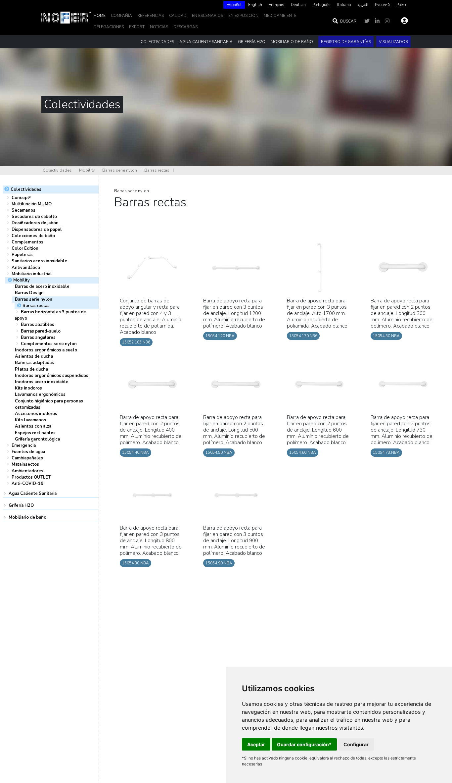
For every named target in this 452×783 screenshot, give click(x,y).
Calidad (178, 15)
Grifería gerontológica (37, 439)
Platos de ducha (31, 369)
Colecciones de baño (33, 236)
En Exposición (243, 15)
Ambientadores (27, 471)
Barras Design (29, 293)
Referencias (150, 15)
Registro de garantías (346, 41)
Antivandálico (26, 268)
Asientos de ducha (34, 356)
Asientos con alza (33, 426)
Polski (401, 4)
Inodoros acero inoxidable (41, 382)
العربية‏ (362, 4)
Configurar (356, 744)
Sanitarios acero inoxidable (39, 261)
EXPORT (137, 26)
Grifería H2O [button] (251, 41)
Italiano (344, 4)
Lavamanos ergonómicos (40, 394)
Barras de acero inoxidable (42, 286)
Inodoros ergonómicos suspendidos (51, 376)
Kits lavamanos (30, 420)
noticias (159, 26)
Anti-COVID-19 (27, 484)
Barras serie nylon (119, 170)
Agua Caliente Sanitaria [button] (206, 41)
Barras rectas (156, 170)
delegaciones (109, 26)
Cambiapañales (27, 458)
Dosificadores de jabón (35, 223)
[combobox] (234, 5)
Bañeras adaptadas (34, 363)
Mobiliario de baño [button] (292, 41)
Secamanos (23, 210)
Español (234, 4)
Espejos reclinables (35, 433)
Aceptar (256, 744)
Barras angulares (38, 337)
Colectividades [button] (157, 41)
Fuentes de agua (28, 452)
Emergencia (24, 445)
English (255, 4)
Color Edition (25, 248)
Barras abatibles (37, 325)
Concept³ (21, 198)
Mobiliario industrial (32, 274)
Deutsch (298, 4)
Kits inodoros (28, 388)
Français (276, 4)
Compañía (121, 15)
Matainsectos (25, 464)
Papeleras (22, 255)
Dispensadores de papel (37, 230)
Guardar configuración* (304, 744)
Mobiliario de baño (27, 517)
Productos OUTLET (31, 477)
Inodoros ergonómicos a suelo (46, 350)
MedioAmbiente (280, 15)
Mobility (87, 170)
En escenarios (207, 15)
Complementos (27, 242)
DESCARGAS (185, 26)
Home (100, 15)
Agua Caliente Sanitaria (33, 493)
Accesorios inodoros (36, 414)
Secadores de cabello (34, 217)
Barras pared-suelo (41, 331)
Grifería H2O (21, 505)
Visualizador (393, 41)
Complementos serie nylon (49, 344)
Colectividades (57, 170)
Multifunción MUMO (32, 204)
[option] (255, 5)
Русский (382, 4)
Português (321, 4)
